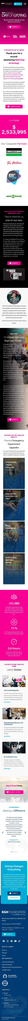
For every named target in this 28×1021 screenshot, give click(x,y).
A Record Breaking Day (11, 690)
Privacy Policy (5, 1019)
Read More (7, 702)
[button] (25, 4)
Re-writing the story (10, 757)
